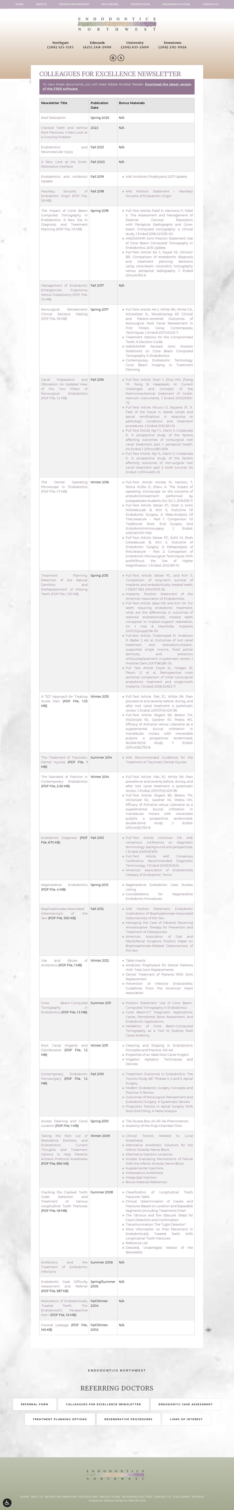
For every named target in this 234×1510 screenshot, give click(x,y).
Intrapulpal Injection (141, 1177)
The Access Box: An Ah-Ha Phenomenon (157, 1121)
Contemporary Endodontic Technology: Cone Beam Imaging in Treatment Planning (159, 365)
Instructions (140, 4)
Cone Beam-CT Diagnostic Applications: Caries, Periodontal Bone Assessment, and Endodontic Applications (159, 1016)
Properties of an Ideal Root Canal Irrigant (157, 1055)
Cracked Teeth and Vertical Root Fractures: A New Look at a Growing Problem (64, 132)
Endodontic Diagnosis (59, 838)
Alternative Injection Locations (149, 1154)
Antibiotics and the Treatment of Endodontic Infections (64, 1267)
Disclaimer (181, 1496)
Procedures (109, 4)
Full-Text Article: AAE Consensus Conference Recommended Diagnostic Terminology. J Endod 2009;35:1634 (159, 860)
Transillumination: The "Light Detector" (156, 1224)
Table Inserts (135, 960)
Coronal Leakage (55, 1325)
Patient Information (74, 4)
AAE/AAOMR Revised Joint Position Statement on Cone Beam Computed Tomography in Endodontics (159, 351)
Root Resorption (53, 118)
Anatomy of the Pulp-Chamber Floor (154, 1126)
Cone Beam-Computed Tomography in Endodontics (64, 1007)
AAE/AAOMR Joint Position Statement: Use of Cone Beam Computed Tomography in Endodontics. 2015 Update (159, 243)
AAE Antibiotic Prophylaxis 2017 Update (156, 177)
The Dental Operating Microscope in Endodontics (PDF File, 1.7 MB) (64, 486)
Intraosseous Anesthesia (144, 1173)
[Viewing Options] (7, 1502)
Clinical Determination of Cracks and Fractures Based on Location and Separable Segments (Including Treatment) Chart (159, 1206)
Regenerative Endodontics (64, 885)
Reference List (137, 1243)
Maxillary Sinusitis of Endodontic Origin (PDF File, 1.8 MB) (64, 196)
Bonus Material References (146, 1182)
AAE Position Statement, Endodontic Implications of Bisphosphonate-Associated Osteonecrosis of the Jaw (159, 913)
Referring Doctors (176, 4)
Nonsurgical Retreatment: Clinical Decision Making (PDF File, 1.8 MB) (64, 314)
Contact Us (210, 4)
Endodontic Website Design (106, 1500)
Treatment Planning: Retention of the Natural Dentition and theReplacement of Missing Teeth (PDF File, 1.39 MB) (64, 585)
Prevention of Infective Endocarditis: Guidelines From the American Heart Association (159, 988)
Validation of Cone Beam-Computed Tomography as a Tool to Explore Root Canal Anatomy (159, 1030)
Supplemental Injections (144, 1168)
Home (19, 4)
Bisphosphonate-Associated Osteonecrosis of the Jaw (64, 913)
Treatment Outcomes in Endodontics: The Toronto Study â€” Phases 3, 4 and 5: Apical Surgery (159, 1078)
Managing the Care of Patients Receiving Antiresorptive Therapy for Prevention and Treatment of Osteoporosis (159, 927)
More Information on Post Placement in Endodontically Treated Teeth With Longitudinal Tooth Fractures (159, 1233)
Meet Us (41, 4)
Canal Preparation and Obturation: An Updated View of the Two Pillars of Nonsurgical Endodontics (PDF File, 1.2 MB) (64, 389)
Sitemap (198, 1496)
